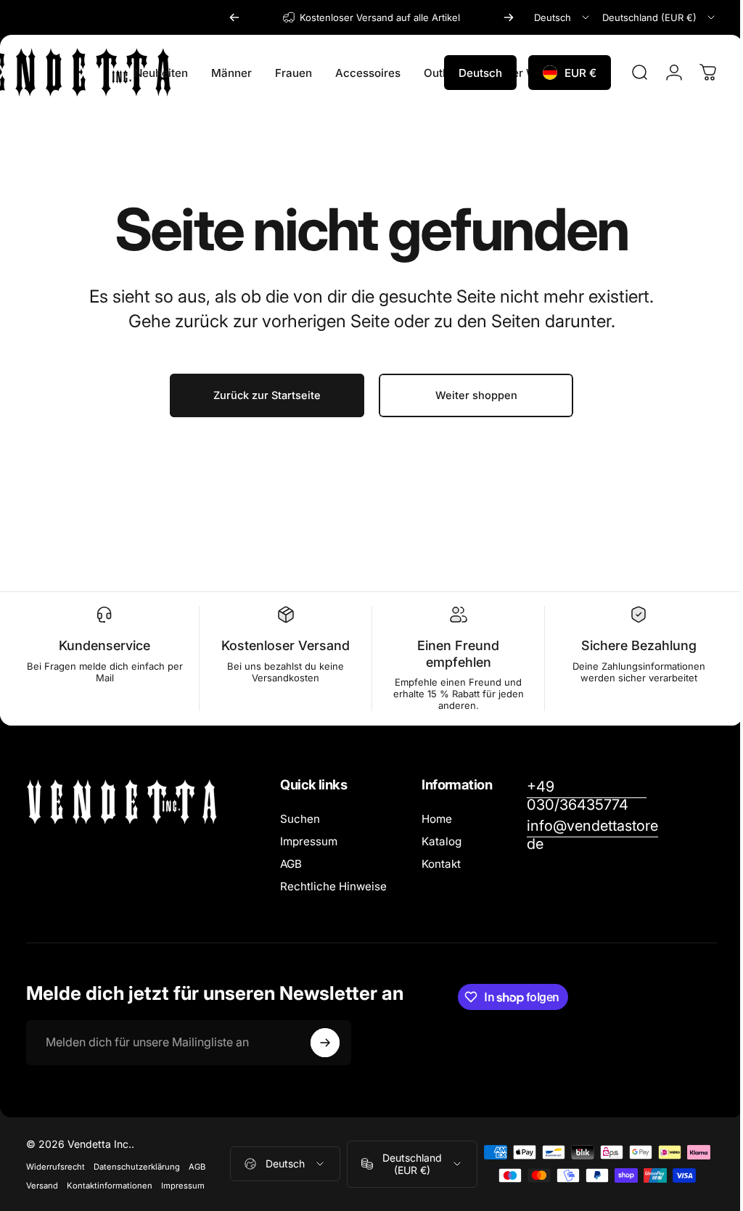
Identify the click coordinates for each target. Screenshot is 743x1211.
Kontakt (441, 864)
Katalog (441, 841)
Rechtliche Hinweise (333, 886)
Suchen (300, 819)
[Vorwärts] (509, 17)
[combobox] (562, 17)
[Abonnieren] (325, 1042)
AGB (291, 864)
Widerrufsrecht (55, 1167)
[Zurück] (234, 17)
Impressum (308, 841)
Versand (42, 1186)
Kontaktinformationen (109, 1186)
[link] (585, 796)
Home (437, 819)
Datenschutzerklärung (137, 1167)
